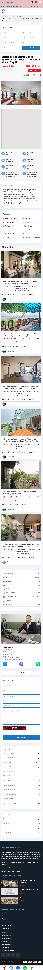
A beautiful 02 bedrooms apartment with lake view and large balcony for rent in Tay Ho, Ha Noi (20, 546)
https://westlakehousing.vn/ (13, 659)
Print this (22, 673)
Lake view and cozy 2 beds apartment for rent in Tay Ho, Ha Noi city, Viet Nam (20, 282)
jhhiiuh (22, 898)
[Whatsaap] (38, 664)
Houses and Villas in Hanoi (11, 828)
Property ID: (6, 66)
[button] (39, 92)
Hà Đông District (8, 798)
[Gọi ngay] (4, 968)
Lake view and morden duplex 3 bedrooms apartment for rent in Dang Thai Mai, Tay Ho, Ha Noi (20, 441)
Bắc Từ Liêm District (9, 803)
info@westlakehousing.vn (12, 6)
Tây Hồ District (7, 762)
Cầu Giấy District (8, 771)
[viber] (22, 664)
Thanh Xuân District (9, 789)
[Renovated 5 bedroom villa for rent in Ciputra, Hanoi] (10, 891)
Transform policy (7, 938)
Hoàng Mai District (9, 785)
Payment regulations (8, 950)
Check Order (6, 928)
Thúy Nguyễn (11, 562)
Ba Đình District (8, 753)
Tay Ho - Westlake (19, 17)
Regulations (5, 947)
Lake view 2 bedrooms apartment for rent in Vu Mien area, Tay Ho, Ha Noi (21, 493)
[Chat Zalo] (18, 968)
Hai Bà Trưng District (9, 780)
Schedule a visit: (8, 701)
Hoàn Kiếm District (9, 758)
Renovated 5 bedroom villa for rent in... (29, 890)
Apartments (10, 17)
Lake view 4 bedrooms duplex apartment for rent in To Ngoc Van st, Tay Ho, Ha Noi (20, 335)
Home (3, 17)
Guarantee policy (7, 941)
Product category (7, 925)
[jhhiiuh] (10, 900)
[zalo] (5, 664)
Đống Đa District (8, 776)
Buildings (6, 823)
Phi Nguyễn (10, 299)
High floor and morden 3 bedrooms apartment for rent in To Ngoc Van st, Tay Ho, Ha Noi (20, 387)
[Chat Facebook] (11, 968)
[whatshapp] (25, 968)
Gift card (4, 922)
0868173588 (9, 654)
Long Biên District (8, 767)
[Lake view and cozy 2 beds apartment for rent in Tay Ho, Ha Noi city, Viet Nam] (10, 883)
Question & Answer (8, 913)
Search (31, 48)
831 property (18, 652)
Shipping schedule (7, 919)
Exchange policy (7, 944)
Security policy (6, 935)
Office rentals (7, 832)
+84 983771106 (8, 2)
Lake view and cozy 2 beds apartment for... (28, 881)
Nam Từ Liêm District (9, 794)
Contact (4, 916)
